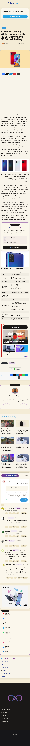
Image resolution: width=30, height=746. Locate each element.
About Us (4, 712)
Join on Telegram (16, 16)
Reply (24, 513)
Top (3, 505)
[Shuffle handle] (20, 481)
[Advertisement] (15, 97)
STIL (3, 676)
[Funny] (14, 513)
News (6, 24)
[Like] (6, 513)
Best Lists (5, 667)
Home (3, 24)
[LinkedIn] (10, 74)
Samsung (12, 362)
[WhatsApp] (23, 375)
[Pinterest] (14, 74)
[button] (15, 337)
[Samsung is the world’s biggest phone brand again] (22, 440)
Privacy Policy (5, 718)
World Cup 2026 (6, 709)
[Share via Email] (18, 74)
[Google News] (15, 369)
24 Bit (4, 670)
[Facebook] (2, 74)
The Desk (5, 662)
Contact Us (4, 715)
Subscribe (16, 327)
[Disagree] (17, 513)
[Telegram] (26, 375)
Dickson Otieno (8, 43)
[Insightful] (10, 513)
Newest (7, 505)
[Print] (19, 377)
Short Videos (6, 673)
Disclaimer (4, 721)
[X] (6, 74)
